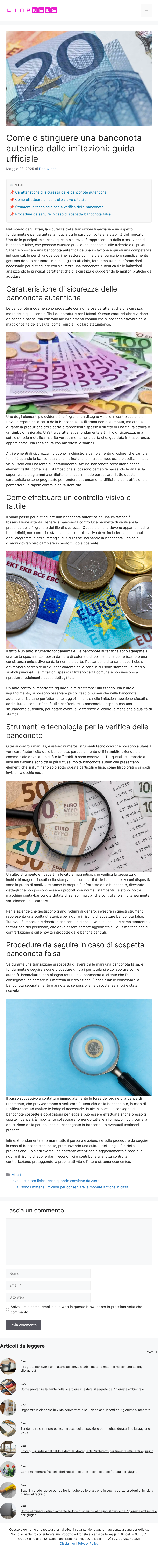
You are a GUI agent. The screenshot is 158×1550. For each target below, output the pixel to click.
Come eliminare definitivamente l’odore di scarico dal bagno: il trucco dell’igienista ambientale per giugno (89, 1513)
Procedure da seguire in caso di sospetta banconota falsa (63, 214)
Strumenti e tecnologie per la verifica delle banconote (59, 207)
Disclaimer (67, 1543)
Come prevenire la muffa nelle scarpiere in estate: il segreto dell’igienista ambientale (82, 1389)
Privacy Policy (88, 1543)
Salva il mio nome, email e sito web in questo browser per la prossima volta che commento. (76, 1309)
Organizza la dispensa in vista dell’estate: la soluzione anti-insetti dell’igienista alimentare (85, 1410)
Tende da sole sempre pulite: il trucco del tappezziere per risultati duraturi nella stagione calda (85, 1430)
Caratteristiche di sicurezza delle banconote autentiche (61, 192)
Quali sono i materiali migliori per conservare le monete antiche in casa (70, 1187)
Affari (16, 1174)
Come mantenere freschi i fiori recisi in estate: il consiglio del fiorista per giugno (79, 1472)
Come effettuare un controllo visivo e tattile (51, 199)
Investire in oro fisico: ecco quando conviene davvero (55, 1181)
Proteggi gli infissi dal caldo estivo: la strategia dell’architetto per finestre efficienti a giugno (87, 1451)
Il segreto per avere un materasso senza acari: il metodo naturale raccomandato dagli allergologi (82, 1368)
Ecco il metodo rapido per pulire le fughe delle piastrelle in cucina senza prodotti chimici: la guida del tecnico (87, 1492)
